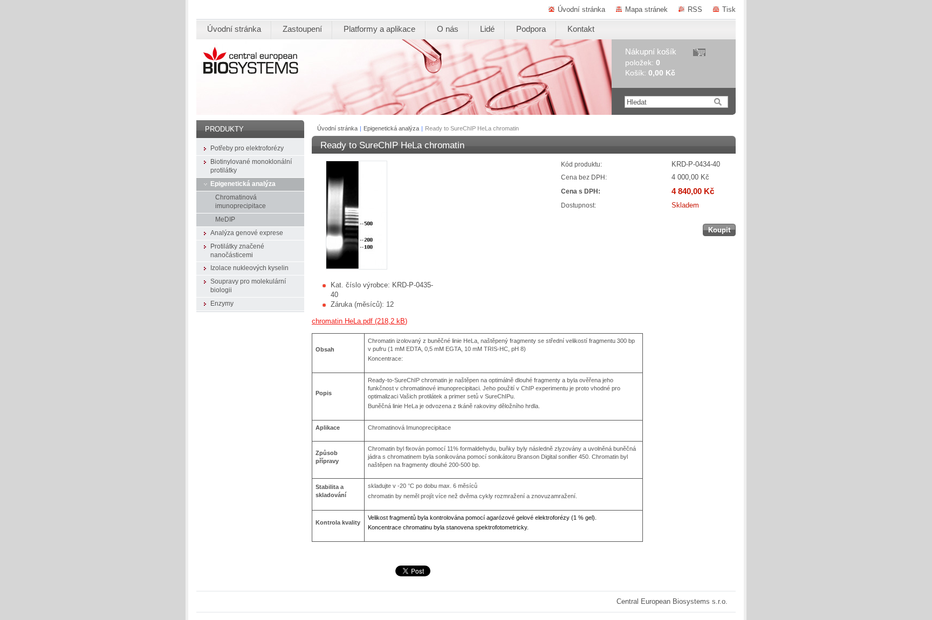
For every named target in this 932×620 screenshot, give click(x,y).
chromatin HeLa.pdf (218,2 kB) (359, 321)
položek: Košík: (650, 62)
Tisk (729, 9)
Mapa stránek (646, 9)
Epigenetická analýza (391, 128)
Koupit (719, 230)
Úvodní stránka (581, 9)
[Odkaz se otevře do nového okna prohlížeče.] (356, 267)
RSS (695, 9)
